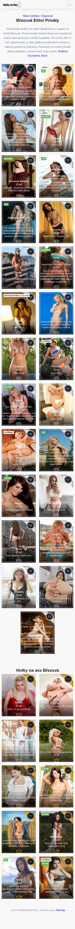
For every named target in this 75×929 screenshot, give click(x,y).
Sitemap (60, 910)
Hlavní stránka (31, 15)
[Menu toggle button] (69, 4)
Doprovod (46, 15)
